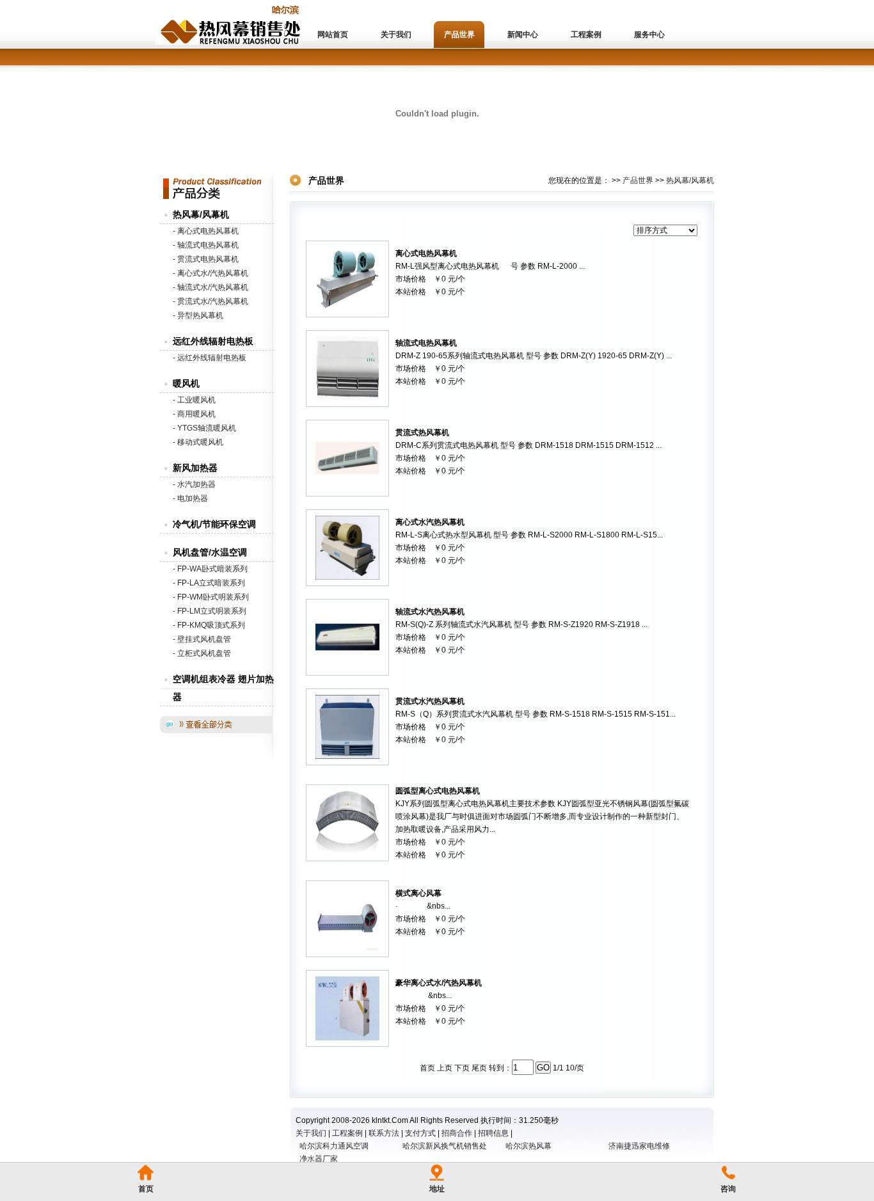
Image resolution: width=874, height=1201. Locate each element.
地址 (437, 1188)
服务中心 (649, 34)
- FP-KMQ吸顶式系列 (209, 625)
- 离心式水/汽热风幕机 (210, 273)
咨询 (728, 1188)
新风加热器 (195, 468)
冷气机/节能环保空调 (214, 524)
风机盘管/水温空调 (210, 552)
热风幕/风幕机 (201, 214)
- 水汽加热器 (194, 484)
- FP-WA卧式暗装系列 (210, 568)
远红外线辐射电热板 (213, 341)
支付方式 (420, 1133)
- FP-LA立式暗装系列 (209, 582)
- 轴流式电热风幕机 (206, 245)
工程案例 (586, 34)
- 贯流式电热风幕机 (206, 259)
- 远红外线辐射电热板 (209, 357)
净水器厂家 (318, 1158)
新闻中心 (522, 34)
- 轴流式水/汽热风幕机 (210, 287)
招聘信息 (493, 1133)
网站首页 (332, 34)
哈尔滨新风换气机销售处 (444, 1145)
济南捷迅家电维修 (639, 1145)
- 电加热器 (190, 498)
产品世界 (459, 34)
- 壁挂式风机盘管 (202, 639)
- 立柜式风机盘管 (202, 653)
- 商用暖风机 (194, 414)
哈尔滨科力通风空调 (334, 1145)
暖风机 (186, 383)
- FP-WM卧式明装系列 (211, 597)
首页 (146, 1188)
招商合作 (456, 1133)
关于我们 (396, 34)
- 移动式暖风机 (198, 442)
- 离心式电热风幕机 (206, 231)
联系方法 (384, 1133)
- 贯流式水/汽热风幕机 (210, 301)
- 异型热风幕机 (198, 315)
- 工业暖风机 (194, 399)
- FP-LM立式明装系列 (209, 611)
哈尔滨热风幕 (528, 1145)
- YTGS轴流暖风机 (204, 428)
